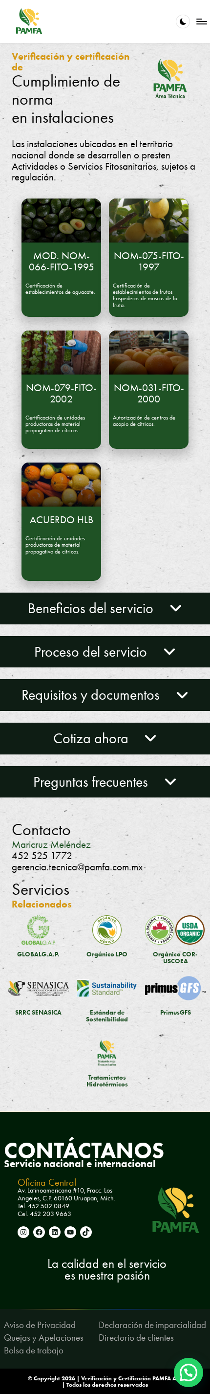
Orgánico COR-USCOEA (175, 958)
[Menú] (201, 21)
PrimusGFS (175, 1012)
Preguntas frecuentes (92, 782)
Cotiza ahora (92, 738)
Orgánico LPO (106, 954)
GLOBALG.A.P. (38, 954)
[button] (188, 1372)
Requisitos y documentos (92, 694)
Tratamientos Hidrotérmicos (107, 1081)
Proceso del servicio (92, 651)
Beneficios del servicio (92, 608)
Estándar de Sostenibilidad (107, 1016)
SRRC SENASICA (38, 1012)
